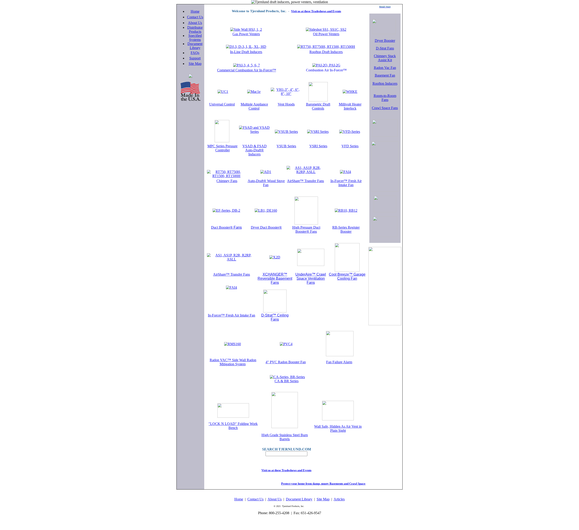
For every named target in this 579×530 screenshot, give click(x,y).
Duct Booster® (226, 227)
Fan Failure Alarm (339, 362)
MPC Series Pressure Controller (222, 148)
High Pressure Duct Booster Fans (306, 229)
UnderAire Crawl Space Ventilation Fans (310, 278)
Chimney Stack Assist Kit (385, 58)
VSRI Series (318, 146)
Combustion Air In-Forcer (326, 70)
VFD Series (350, 146)
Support (195, 58)
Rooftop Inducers (385, 83)
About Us (195, 23)
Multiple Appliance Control (254, 106)
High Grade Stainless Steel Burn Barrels (284, 437)
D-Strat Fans (385, 48)
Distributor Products (195, 29)
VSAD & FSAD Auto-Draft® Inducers (254, 150)
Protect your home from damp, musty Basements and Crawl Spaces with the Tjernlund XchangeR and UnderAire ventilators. (353, 483)
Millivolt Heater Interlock (350, 106)
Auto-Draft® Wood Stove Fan (266, 183)
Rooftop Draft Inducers (326, 52)
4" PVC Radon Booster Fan (286, 362)
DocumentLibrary (194, 46)
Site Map (195, 64)
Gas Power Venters (246, 34)
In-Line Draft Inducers (246, 52)
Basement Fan (385, 75)
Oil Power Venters (326, 34)
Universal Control (222, 104)
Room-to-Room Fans (385, 98)
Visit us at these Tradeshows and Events (316, 11)
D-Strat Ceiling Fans (275, 317)
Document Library (299, 499)
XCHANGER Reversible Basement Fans (275, 278)
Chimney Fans (226, 181)
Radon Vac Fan (385, 68)
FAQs (195, 53)
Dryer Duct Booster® (266, 227)
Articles (339, 499)
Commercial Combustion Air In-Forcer (246, 70)
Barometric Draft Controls (318, 106)
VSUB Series (286, 146)
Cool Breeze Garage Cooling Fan (347, 276)
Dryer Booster (385, 40)
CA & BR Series (287, 381)
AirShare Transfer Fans (305, 181)
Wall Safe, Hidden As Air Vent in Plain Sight (338, 428)
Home (195, 11)
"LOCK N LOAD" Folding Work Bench (233, 426)
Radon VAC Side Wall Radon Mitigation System (233, 362)
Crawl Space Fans (385, 108)
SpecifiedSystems (195, 38)
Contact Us (195, 17)
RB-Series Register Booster (346, 229)
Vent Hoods (286, 104)
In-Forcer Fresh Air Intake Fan (346, 183)
